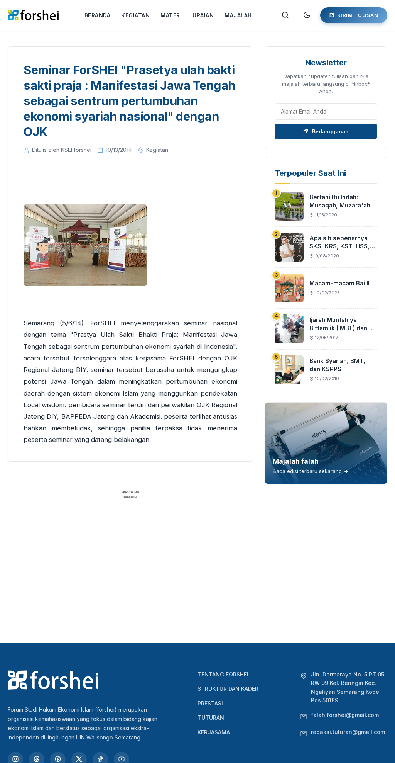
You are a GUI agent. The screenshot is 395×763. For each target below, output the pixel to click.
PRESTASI (210, 703)
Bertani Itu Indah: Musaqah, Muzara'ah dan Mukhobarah (339, 206)
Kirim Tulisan (357, 15)
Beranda (97, 15)
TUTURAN (211, 717)
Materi (171, 15)
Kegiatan (135, 15)
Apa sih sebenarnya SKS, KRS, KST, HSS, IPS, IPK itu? (339, 246)
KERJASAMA (214, 732)
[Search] (285, 15)
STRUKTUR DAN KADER (228, 688)
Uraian (203, 15)
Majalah (238, 15)
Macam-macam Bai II (339, 283)
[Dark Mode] (306, 15)
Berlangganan (330, 131)
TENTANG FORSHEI (223, 674)
